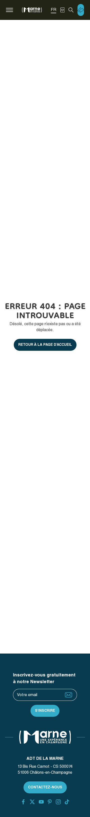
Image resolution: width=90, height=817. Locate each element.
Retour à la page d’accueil (45, 345)
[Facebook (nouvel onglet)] (23, 801)
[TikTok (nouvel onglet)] (67, 801)
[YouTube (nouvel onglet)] (41, 801)
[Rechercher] (71, 9)
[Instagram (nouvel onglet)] (58, 801)
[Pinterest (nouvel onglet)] (50, 801)
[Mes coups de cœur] (62, 9)
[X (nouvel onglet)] (32, 801)
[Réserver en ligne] (81, 10)
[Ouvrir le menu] (9, 10)
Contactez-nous (45, 787)
